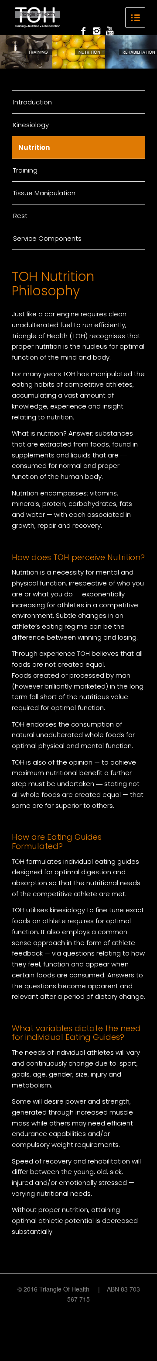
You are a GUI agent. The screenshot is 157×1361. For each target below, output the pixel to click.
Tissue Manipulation (44, 192)
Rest (20, 215)
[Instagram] (96, 31)
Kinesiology (31, 124)
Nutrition (34, 147)
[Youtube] (109, 31)
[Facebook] (83, 31)
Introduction (32, 102)
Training (25, 170)
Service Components (47, 238)
